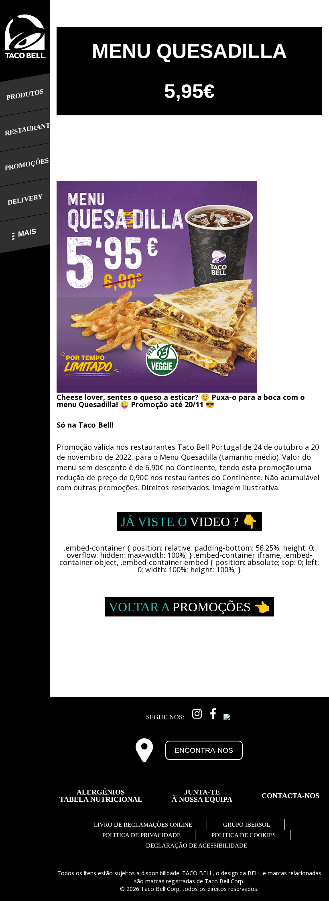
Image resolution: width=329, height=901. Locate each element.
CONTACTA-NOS (290, 795)
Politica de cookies (243, 835)
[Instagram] (197, 712)
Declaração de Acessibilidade (196, 845)
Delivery (25, 200)
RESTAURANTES (25, 129)
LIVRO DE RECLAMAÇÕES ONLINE (143, 824)
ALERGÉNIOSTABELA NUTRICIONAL (100, 795)
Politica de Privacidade (141, 835)
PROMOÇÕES (25, 164)
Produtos (24, 95)
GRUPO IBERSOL (246, 824)
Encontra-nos (204, 750)
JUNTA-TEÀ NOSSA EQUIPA (202, 795)
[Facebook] (213, 712)
